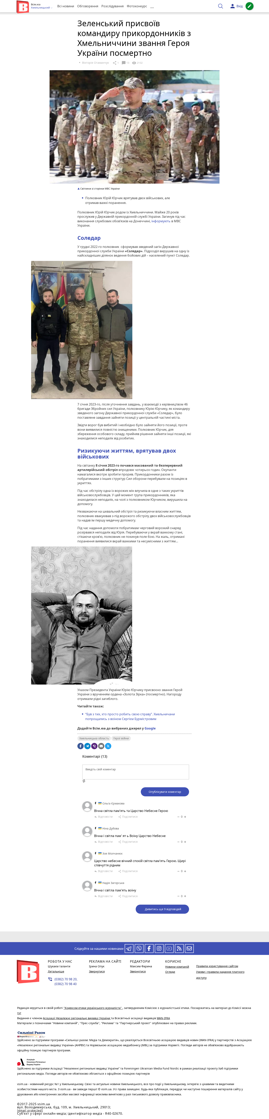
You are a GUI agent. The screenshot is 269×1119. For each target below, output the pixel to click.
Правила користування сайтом (217, 966)
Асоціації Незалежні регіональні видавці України (77, 1018)
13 (125, 63)
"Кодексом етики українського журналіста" (93, 1008)
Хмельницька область (94, 738)
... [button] (152, 6)
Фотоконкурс (137, 6)
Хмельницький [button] (40, 7)
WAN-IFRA (163, 1018)
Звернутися (97, 971)
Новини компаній (177, 967)
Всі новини (65, 6)
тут (19, 1013)
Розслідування (112, 6)
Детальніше (56, 971)
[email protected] (30, 1110)
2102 (137, 63)
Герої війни (121, 738)
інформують (161, 221)
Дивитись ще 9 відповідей (163, 909)
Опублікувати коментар (165, 792)
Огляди (170, 972)
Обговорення (87, 6)
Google (150, 728)
